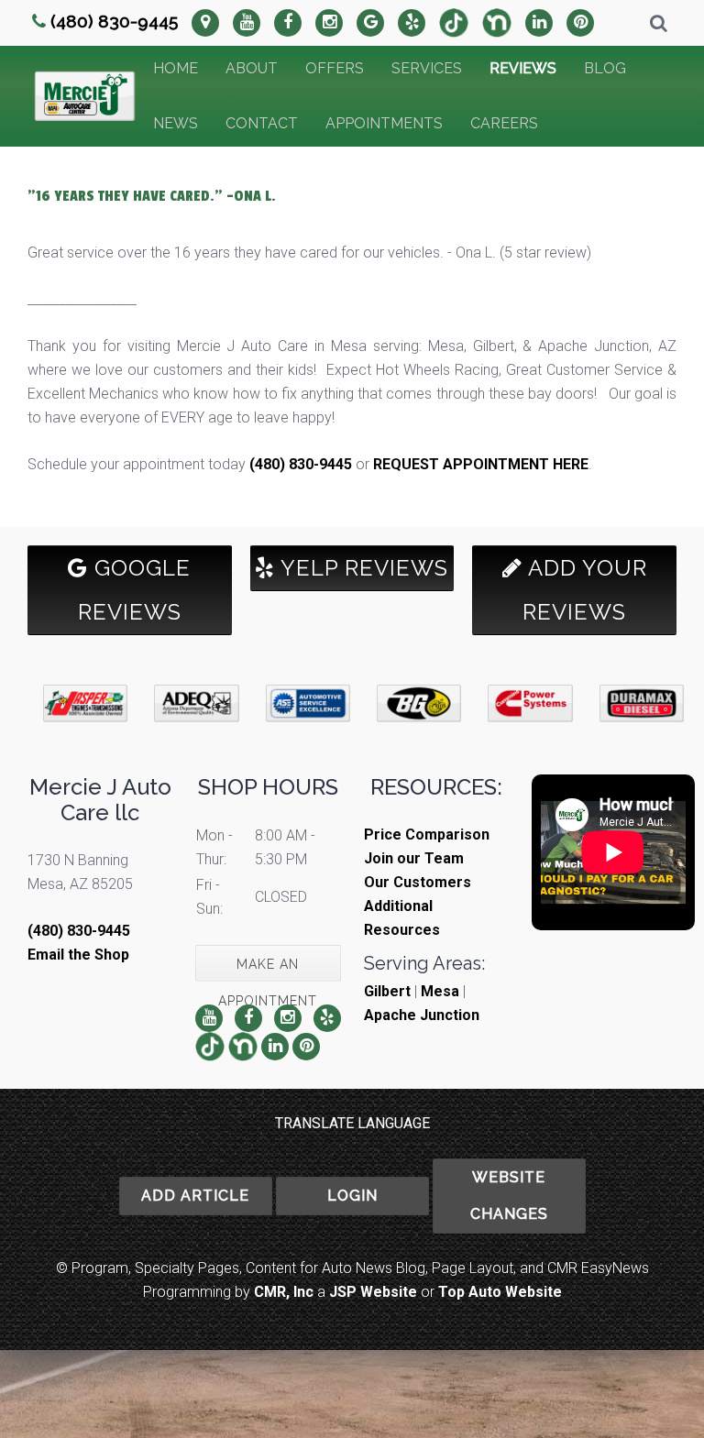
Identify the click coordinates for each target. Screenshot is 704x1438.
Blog (605, 68)
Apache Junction (421, 1015)
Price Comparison (427, 834)
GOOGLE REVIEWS (135, 589)
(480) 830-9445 (114, 21)
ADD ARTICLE (195, 1195)
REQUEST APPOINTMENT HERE (480, 464)
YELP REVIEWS (361, 567)
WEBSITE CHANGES (509, 1196)
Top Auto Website (500, 1292)
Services (426, 68)
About (252, 68)
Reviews (523, 68)
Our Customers (417, 882)
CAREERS (504, 123)
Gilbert (387, 991)
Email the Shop (78, 954)
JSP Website (373, 1292)
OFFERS (334, 68)
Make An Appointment (267, 969)
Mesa (440, 991)
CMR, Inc (284, 1292)
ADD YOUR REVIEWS (584, 589)
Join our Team (414, 858)
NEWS (175, 123)
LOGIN (352, 1195)
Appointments (384, 123)
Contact (262, 123)
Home (175, 68)
